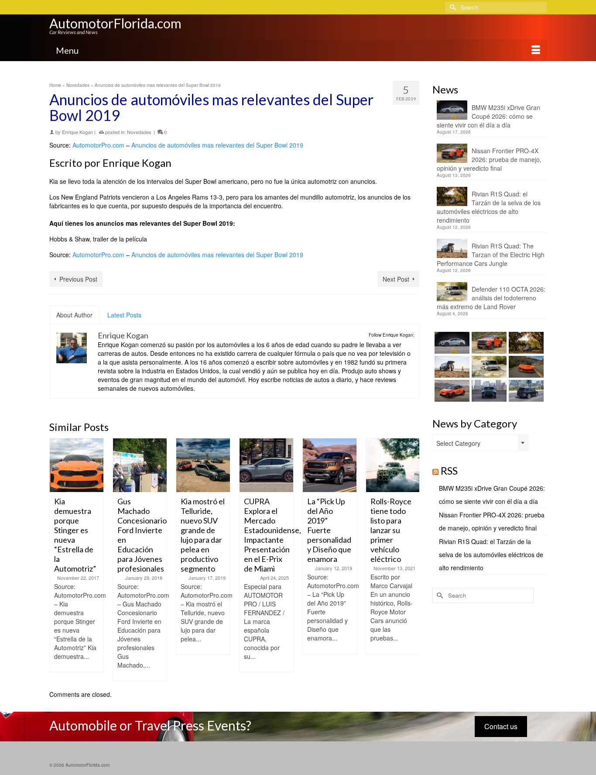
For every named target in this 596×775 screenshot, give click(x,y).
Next (411, 559)
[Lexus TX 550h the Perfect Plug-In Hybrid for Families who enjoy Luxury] (525, 391)
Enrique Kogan (77, 131)
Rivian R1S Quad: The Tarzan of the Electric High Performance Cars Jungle (491, 254)
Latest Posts (124, 314)
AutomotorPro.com (98, 145)
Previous (57, 559)
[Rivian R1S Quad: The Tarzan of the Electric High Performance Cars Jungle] (450, 367)
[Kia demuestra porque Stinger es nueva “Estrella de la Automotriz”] (76, 465)
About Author (74, 314)
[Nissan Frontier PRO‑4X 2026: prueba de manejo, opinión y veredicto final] (488, 343)
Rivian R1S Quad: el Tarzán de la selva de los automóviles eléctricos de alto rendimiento (489, 206)
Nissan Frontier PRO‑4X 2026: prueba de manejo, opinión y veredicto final (489, 159)
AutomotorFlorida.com (115, 23)
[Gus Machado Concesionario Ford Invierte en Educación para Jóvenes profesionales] (140, 465)
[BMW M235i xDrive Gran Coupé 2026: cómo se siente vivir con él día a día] (450, 343)
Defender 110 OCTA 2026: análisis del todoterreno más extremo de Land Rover (491, 298)
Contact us (500, 726)
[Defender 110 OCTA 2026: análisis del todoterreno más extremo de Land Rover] (488, 367)
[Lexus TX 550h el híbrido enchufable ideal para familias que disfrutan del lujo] (488, 391)
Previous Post (78, 279)
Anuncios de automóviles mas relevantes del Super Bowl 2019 (217, 145)
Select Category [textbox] (458, 443)
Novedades (139, 131)
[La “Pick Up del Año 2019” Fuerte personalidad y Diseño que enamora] (329, 465)
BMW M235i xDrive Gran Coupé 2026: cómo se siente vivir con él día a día (488, 116)
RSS (449, 470)
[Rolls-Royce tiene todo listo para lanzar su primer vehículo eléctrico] (393, 465)
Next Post (396, 279)
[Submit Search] (451, 7)
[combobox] (480, 442)
